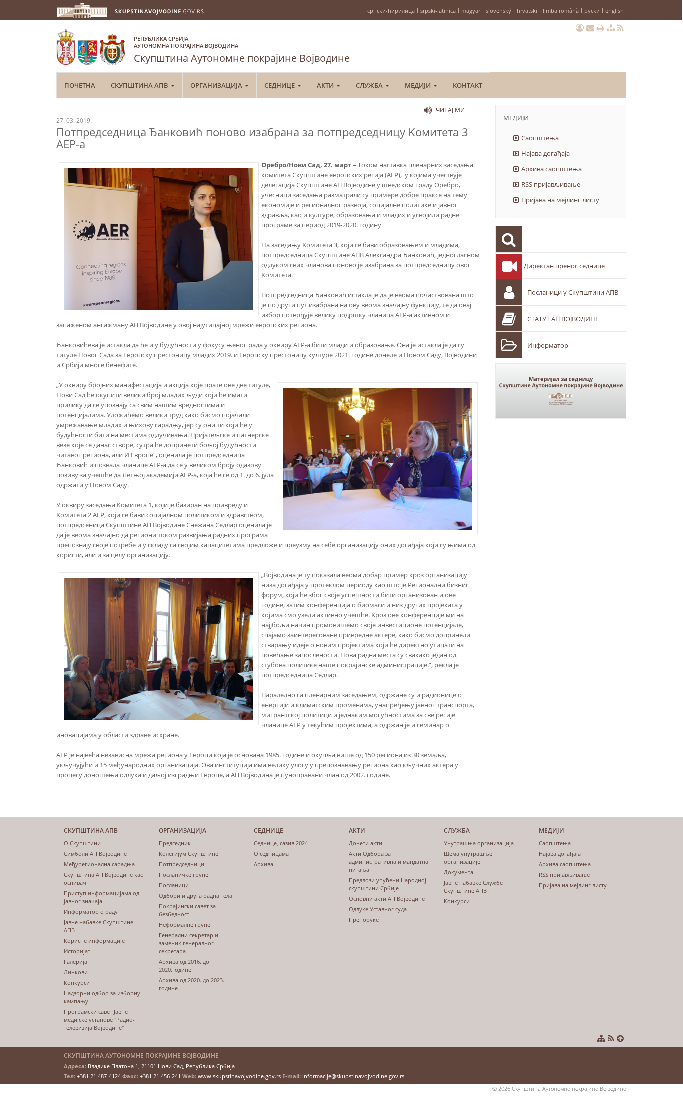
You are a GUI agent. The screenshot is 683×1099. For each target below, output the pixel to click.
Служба (370, 85)
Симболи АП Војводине (95, 854)
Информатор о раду (91, 912)
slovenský (499, 10)
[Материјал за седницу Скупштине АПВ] (561, 391)
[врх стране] (620, 1038)
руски (592, 10)
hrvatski (527, 10)
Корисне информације (94, 940)
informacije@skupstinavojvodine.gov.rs (353, 1076)
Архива (264, 864)
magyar (471, 10)
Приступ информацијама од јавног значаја (102, 897)
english (615, 10)
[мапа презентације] (611, 28)
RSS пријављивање (551, 184)
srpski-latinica (438, 10)
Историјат (77, 951)
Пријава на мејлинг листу (561, 200)
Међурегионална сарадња (99, 864)
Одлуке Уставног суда (378, 909)
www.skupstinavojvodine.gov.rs (239, 1076)
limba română (561, 10)
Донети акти (365, 843)
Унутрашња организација (479, 843)
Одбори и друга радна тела (195, 896)
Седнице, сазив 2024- (282, 843)
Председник (175, 843)
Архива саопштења (552, 169)
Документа (459, 872)
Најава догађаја (546, 153)
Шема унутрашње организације (468, 858)
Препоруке (364, 920)
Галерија (76, 962)
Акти (326, 85)
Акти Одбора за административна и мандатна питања (388, 862)
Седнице (280, 85)
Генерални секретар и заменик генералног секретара (188, 943)
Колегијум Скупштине (188, 854)
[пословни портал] (580, 28)
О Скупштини (82, 843)
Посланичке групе (183, 874)
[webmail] (590, 28)
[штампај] (600, 28)
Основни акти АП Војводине (387, 898)
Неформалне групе (184, 924)
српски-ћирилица (391, 10)
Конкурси (77, 982)
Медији (418, 85)
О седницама (271, 854)
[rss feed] (621, 28)
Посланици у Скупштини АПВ (573, 292)
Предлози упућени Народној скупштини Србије (387, 884)
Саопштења (540, 138)
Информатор (548, 345)
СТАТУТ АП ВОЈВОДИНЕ (563, 319)
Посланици (174, 885)
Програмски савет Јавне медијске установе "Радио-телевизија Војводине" (99, 1020)
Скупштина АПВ (140, 85)
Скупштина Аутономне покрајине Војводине (242, 50)
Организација (217, 85)
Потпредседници (181, 864)
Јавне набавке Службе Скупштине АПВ (473, 886)
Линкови (76, 972)
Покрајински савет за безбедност (187, 910)
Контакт (467, 85)
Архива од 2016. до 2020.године (184, 966)
